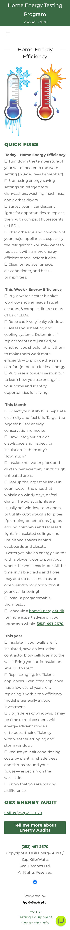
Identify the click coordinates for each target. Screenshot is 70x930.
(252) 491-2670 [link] (35, 22)
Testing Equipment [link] (35, 917)
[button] (8, 33)
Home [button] (35, 911)
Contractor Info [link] (35, 923)
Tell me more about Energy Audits (35, 828)
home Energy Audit (46, 611)
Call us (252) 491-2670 (23, 813)
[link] (35, 882)
